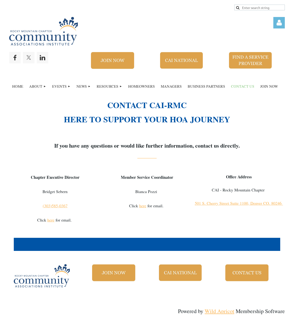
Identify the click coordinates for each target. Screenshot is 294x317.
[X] (28, 57)
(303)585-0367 (55, 205)
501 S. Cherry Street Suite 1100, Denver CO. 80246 (239, 203)
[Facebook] (15, 57)
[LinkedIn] (42, 57)
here (50, 220)
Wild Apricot (219, 311)
